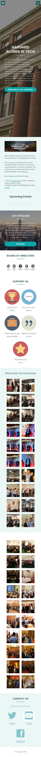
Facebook (20, 741)
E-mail (29, 723)
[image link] (12, 297)
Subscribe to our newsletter (20, 89)
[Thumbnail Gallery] (13, 385)
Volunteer (20, 244)
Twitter (12, 723)
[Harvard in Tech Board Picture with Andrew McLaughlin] (28, 606)
